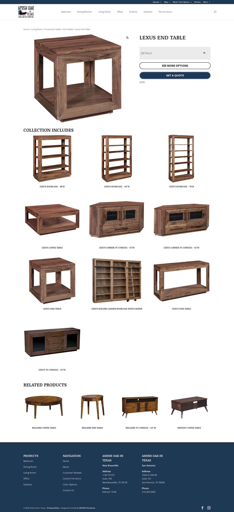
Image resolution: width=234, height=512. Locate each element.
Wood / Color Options (181, 2)
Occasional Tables (53, 29)
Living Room (104, 11)
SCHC (142, 82)
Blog (166, 2)
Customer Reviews (72, 472)
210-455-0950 (148, 491)
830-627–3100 (109, 491)
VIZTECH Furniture (87, 508)
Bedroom (66, 11)
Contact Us (68, 490)
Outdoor (148, 11)
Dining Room (30, 466)
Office (120, 11)
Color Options (70, 484)
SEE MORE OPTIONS (175, 65)
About (205, 2)
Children (133, 11)
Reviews (197, 2)
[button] (127, 37)
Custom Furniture (72, 478)
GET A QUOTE (175, 75)
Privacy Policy (53, 508)
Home (26, 29)
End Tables (68, 29)
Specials (156, 2)
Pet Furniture (165, 11)
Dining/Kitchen (84, 11)
